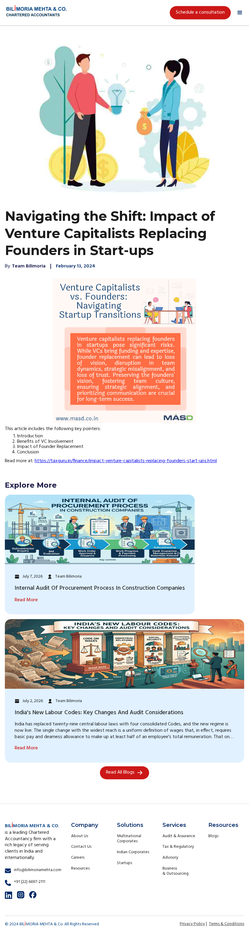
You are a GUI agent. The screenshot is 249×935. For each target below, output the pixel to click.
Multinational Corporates (129, 839)
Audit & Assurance (178, 836)
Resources (80, 868)
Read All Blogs (120, 772)
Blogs (213, 836)
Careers (77, 857)
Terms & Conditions (226, 924)
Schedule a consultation (200, 12)
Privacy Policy (192, 924)
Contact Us (81, 846)
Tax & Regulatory (178, 846)
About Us (79, 836)
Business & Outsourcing (175, 871)
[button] (240, 13)
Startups (124, 863)
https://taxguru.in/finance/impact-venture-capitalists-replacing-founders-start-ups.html (126, 461)
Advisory (170, 857)
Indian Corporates (133, 852)
